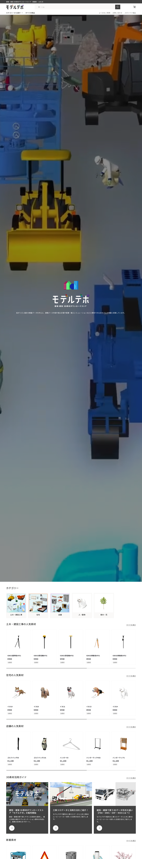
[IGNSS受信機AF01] (45, 642)
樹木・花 (103, 615)
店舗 (60, 615)
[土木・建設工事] (16, 603)
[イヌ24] (124, 693)
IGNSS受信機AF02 (67, 655)
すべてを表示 (131, 625)
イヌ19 (10, 706)
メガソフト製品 (130, 13)
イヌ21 (62, 706)
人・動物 (82, 615)
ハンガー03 (64, 757)
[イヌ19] (18, 693)
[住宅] (38, 603)
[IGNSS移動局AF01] (97, 642)
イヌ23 (88, 706)
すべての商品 (30, 13)
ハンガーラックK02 (93, 757)
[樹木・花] (103, 603)
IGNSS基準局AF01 (14, 655)
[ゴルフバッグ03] (18, 744)
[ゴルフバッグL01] (45, 744)
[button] (135, 7)
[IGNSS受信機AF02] (71, 642)
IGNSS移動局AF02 (119, 655)
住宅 (38, 615)
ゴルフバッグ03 (13, 757)
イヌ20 (36, 706)
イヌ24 (115, 706)
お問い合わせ (117, 13)
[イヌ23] (97, 693)
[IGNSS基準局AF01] (18, 642)
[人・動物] (82, 603)
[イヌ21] (71, 693)
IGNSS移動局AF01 (93, 655)
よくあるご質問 (104, 13)
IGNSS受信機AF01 (40, 655)
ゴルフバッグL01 (40, 757)
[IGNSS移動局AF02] (124, 642)
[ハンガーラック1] (124, 744)
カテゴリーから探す (13, 13)
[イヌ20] (45, 693)
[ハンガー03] (71, 744)
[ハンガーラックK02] (97, 744)
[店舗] (60, 603)
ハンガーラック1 (119, 757)
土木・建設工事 (16, 615)
